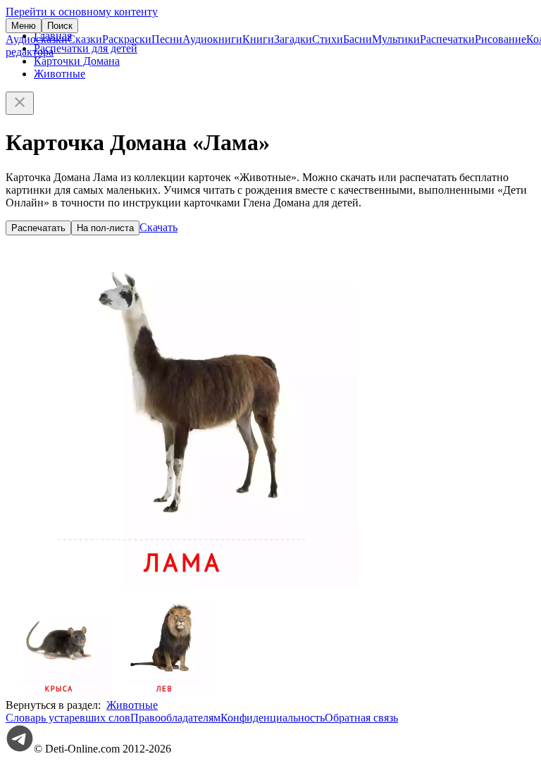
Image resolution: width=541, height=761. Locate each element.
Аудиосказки (37, 39)
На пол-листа (105, 228)
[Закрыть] (20, 103)
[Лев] (164, 692)
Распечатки (447, 39)
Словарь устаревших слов (68, 718)
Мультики (396, 39)
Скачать (158, 227)
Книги (258, 39)
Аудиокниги (212, 39)
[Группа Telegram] (20, 749)
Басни (357, 39)
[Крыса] (58, 692)
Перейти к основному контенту (82, 12)
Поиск (60, 25)
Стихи (327, 39)
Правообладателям (175, 718)
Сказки (85, 39)
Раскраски (126, 39)
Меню (23, 25)
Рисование (500, 39)
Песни (166, 39)
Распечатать (38, 228)
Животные (59, 74)
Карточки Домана (77, 61)
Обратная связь (361, 718)
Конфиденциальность (272, 718)
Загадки (293, 39)
